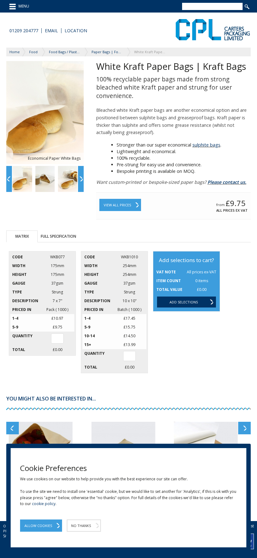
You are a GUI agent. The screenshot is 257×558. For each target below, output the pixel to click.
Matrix (22, 236)
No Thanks (81, 525)
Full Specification (58, 236)
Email (51, 30)
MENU (22, 6)
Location (76, 30)
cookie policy (43, 503)
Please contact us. (226, 182)
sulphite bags (206, 145)
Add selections (184, 302)
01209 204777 (23, 30)
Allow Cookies (38, 525)
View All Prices (117, 205)
